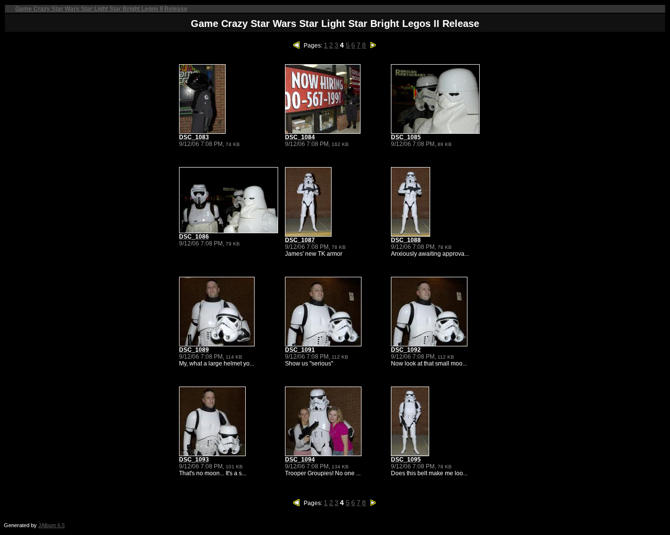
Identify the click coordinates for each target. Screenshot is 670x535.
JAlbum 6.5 (51, 525)
